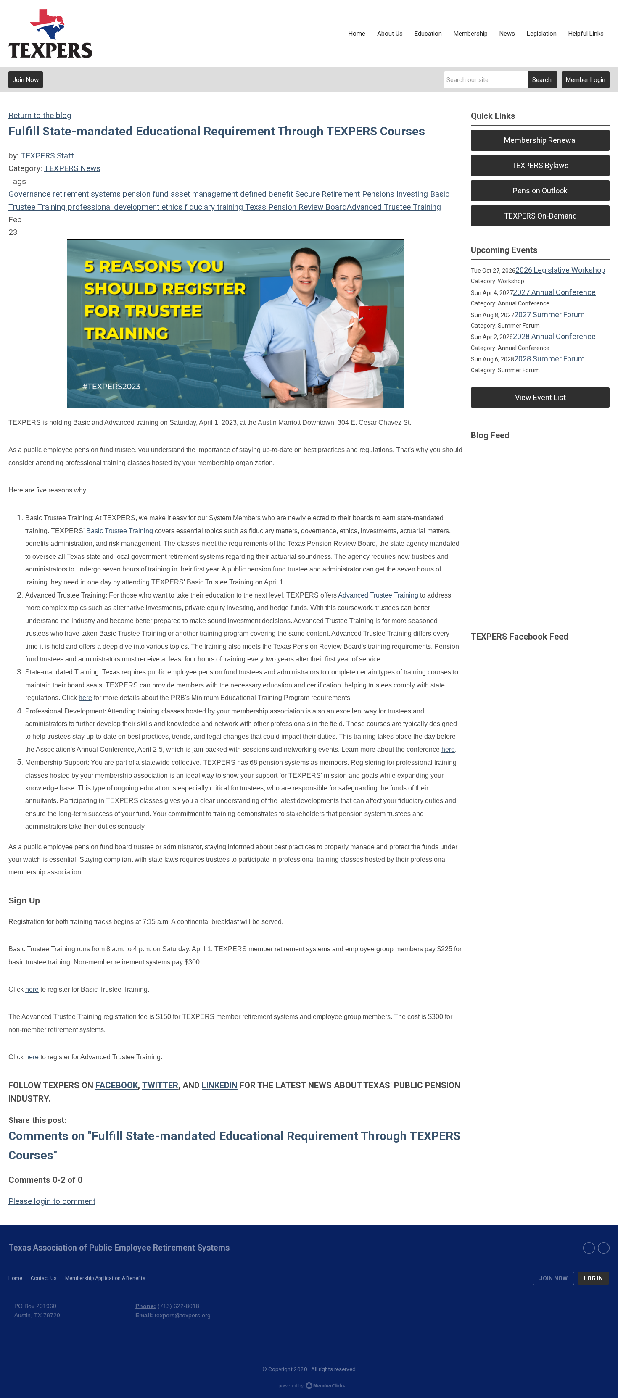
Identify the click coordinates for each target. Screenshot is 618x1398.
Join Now (26, 80)
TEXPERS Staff (47, 156)
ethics (170, 207)
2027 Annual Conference (554, 292)
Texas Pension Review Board (295, 207)
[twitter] (604, 1248)
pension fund (145, 194)
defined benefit (265, 194)
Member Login (585, 80)
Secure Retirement (326, 194)
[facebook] (589, 1248)
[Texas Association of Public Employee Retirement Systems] (50, 33)
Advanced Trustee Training (394, 207)
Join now (553, 1278)
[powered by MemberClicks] (309, 1386)
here (85, 697)
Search (542, 80)
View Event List (540, 397)
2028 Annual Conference (554, 336)
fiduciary (198, 207)
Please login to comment (51, 1201)
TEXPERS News (72, 168)
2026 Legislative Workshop (560, 270)
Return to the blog (39, 115)
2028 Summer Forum (549, 358)
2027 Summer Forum (549, 314)
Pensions (377, 194)
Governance (29, 194)
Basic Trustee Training (119, 530)
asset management (203, 194)
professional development (112, 207)
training (229, 207)
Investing (411, 194)
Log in (593, 1278)
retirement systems (85, 194)
